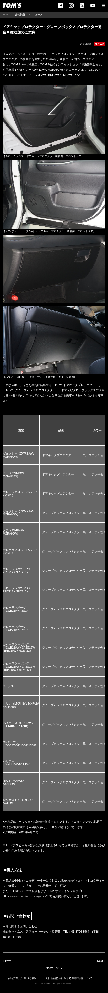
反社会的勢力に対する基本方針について (69, 978)
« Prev (7, 960)
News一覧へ (54, 967)
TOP (5, 14)
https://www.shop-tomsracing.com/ (25, 896)
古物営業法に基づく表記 (22, 978)
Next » (101, 960)
